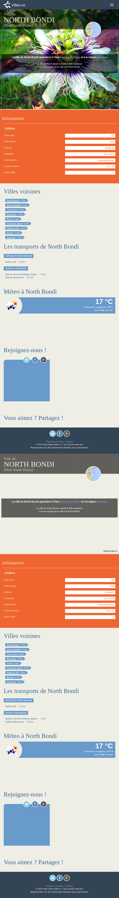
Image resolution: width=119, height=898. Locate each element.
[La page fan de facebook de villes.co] (35, 360)
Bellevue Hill (13, 228)
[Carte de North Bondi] (100, 29)
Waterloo (102, 57)
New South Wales (70, 57)
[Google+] (43, 360)
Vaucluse (11, 237)
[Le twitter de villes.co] (26, 360)
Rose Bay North (14, 223)
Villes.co (18, 5)
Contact (69, 441)
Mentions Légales (54, 441)
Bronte (10, 233)
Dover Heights (14, 205)
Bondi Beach (13, 200)
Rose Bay (11, 214)
